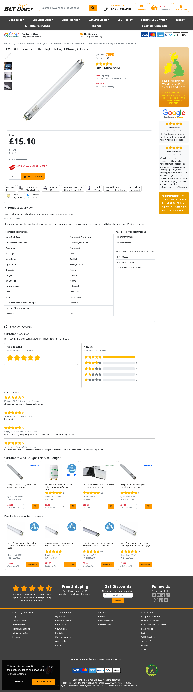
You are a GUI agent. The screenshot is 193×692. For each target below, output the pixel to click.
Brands (96, 25)
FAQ (143, 632)
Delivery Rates (18, 624)
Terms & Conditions (21, 628)
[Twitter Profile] (154, 595)
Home (7, 43)
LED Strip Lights (97, 19)
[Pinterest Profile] (161, 600)
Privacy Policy (104, 624)
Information (147, 612)
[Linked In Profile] (168, 595)
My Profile (60, 616)
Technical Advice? (20, 327)
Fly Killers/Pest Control (37, 25)
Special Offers (147, 641)
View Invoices (61, 628)
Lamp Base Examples (150, 616)
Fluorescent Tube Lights (36, 43)
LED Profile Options (150, 620)
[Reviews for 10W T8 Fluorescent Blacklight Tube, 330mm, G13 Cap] (124, 64)
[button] (152, 486)
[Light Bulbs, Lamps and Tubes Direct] (18, 7)
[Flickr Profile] (166, 600)
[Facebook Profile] (163, 595)
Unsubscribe (60, 641)
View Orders (60, 624)
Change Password (63, 620)
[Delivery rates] (174, 78)
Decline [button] (19, 682)
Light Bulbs (15, 19)
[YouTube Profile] (159, 595)
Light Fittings (70, 19)
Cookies (101, 616)
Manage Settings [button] (17, 674)
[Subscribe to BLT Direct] (174, 204)
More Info (32, 564)
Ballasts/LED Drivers (153, 19)
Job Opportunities (20, 632)
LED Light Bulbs (42, 19)
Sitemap (16, 637)
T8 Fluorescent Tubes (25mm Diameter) (67, 43)
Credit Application (63, 637)
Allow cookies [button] (43, 682)
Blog (14, 616)
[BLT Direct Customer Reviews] (32, 588)
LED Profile (124, 19)
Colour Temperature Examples (154, 624)
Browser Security (105, 620)
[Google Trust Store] (11, 35)
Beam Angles (147, 628)
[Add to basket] (35, 506)
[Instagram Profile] (156, 600)
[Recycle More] (152, 670)
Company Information (23, 612)
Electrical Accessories (154, 25)
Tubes (179, 19)
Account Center (63, 612)
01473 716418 (119, 9)
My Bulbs (59, 632)
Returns (58, 645)
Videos (144, 649)
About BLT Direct (19, 620)
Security (102, 612)
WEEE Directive (148, 637)
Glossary (145, 645)
